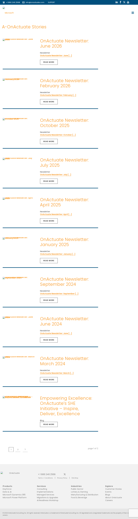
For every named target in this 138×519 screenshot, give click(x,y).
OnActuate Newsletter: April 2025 (64, 202)
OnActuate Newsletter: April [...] (56, 214)
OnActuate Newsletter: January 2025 (64, 242)
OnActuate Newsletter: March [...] (57, 373)
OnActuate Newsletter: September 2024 (64, 281)
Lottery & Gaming (79, 491)
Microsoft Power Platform (15, 497)
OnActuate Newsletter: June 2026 (64, 43)
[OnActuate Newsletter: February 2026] (19, 79)
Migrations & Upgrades (47, 497)
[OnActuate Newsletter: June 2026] (19, 39)
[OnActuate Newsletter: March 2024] (19, 357)
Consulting (42, 489)
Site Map (75, 478)
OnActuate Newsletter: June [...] (56, 55)
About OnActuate (113, 497)
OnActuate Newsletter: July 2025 (64, 162)
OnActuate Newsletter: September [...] (59, 293)
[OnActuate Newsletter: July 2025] (19, 158)
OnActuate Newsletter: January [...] (57, 254)
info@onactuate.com (35, 2)
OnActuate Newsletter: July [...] (55, 174)
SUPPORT (51, 2)
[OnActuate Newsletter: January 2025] (19, 238)
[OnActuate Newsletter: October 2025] (19, 119)
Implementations (45, 491)
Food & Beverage (79, 497)
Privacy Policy (62, 478)
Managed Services (45, 494)
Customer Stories (113, 489)
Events (108, 491)
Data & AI (7, 491)
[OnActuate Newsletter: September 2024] (19, 278)
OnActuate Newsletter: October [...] (58, 134)
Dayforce (7, 489)
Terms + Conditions (45, 478)
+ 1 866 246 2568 (47, 474)
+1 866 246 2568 (13, 2)
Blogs (107, 494)
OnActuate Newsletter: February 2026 (64, 83)
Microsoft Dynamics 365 (14, 494)
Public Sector (77, 489)
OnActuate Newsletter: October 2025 (64, 122)
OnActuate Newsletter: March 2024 (64, 361)
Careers (109, 500)
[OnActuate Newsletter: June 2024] (19, 317)
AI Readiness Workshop (47, 500)
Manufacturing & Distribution (84, 494)
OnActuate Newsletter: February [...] (58, 95)
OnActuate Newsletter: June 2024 (64, 321)
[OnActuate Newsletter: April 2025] (19, 198)
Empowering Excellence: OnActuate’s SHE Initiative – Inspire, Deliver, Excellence (66, 406)
